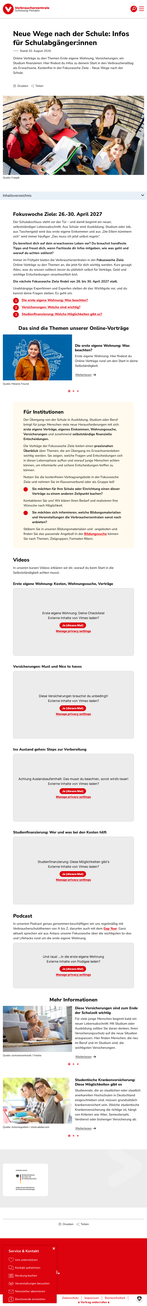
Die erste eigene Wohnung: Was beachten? (55, 300)
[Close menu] (53, 1248)
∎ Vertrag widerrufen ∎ (94, 1302)
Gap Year (110, 928)
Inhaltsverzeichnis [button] (17, 195)
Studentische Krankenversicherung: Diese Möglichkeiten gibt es (105, 1082)
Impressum (91, 1298)
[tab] (69, 391)
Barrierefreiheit (115, 1298)
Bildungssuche (95, 534)
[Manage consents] (139, 1298)
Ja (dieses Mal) (73, 625)
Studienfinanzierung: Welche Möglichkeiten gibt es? (62, 314)
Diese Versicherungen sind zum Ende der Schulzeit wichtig (106, 1010)
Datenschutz (70, 1298)
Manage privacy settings (73, 631)
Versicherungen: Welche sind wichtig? (51, 307)
